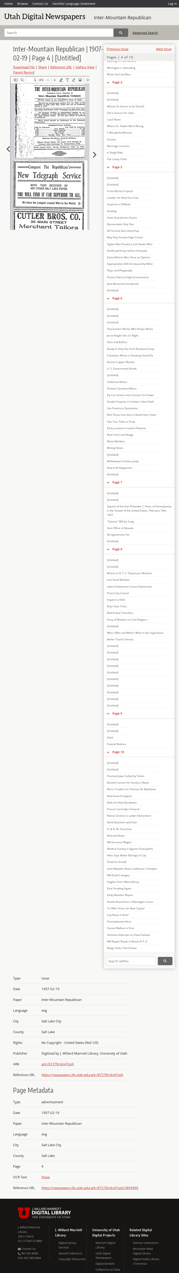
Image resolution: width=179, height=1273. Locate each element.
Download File (24, 67)
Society (111, 139)
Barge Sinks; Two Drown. (122, 948)
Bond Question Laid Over (122, 822)
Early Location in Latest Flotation (126, 428)
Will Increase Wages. (119, 842)
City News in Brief (117, 915)
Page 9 (117, 713)
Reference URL (61, 67)
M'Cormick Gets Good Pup (123, 231)
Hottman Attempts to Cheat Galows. (129, 935)
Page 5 (117, 167)
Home (8, 4)
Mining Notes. (115, 448)
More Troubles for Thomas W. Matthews (131, 789)
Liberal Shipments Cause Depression (129, 586)
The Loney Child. (117, 159)
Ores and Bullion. (117, 342)
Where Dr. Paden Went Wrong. (125, 126)
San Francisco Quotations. (122, 408)
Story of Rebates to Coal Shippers (127, 619)
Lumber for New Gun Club (122, 198)
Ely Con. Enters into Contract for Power (130, 395)
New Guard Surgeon (119, 796)
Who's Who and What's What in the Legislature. (135, 633)
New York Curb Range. (120, 435)
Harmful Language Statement (73, 4)
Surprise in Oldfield (118, 204)
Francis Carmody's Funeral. (123, 809)
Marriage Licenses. (118, 146)
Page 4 (117, 82)
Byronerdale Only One (120, 224)
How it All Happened (119, 468)
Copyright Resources (72, 1259)
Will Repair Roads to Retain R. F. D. (127, 941)
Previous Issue (117, 49)
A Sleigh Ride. (115, 152)
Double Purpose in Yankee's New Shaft (130, 402)
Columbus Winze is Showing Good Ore (130, 355)
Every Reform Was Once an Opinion (128, 257)
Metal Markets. (116, 441)
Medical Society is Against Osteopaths (130, 849)
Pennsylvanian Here (119, 921)
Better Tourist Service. (120, 639)
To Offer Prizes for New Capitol (126, 908)
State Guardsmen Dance (122, 218)
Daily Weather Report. (120, 895)
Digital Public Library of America (146, 1261)
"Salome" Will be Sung (120, 521)
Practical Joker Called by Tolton (125, 776)
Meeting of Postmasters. (122, 61)
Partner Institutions (145, 1243)
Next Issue (164, 49)
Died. (110, 737)
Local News (114, 119)
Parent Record (23, 72)
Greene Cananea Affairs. (122, 388)
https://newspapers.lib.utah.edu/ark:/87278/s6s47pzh (82, 1075)
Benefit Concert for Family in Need (128, 782)
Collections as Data (108, 1269)
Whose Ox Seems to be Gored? (125, 106)
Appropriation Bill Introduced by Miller (130, 264)
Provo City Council (118, 593)
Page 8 (117, 549)
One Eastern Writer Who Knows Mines (130, 329)
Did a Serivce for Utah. (120, 113)
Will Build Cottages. (118, 875)
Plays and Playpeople (120, 270)
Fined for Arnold (116, 862)
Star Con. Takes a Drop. (121, 421)
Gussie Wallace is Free (120, 928)
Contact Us (40, 4)
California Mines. (117, 382)
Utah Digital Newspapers (104, 1255)
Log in (172, 4)
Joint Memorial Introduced (122, 284)
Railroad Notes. (116, 835)
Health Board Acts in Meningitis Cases (130, 902)
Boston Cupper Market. (121, 362)
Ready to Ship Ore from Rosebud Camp (130, 349)
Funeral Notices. (117, 744)
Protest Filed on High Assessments (128, 277)
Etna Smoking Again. (119, 888)
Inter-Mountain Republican (122, 17)
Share (42, 67)
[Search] (121, 32)
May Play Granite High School (125, 237)
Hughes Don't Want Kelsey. (123, 882)
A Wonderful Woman (119, 133)
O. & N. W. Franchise (119, 829)
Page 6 (117, 298)
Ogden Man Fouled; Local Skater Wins (130, 244)
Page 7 (117, 482)
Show (45, 1177)
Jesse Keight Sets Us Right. (123, 335)
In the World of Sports (120, 191)
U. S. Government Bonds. (122, 368)
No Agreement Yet (118, 534)
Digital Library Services (67, 1245)
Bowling (112, 211)
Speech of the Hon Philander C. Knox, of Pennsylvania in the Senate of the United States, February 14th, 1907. (139, 511)
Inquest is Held (116, 600)
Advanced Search (145, 33)
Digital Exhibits (105, 1264)
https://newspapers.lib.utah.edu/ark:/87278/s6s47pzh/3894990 (89, 1188)
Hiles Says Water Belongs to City (126, 855)
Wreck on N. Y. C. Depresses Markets (129, 573)
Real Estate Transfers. (120, 613)
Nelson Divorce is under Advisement (129, 816)
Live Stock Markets (118, 580)
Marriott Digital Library (105, 1245)
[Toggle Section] (108, 82)
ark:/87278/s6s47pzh (57, 1064)
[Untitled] (112, 93)
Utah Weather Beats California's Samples (132, 869)
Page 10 (118, 752)
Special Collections (70, 1253)
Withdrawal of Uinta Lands (123, 461)
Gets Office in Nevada (120, 528)
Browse (22, 4)
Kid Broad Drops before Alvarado (127, 251)
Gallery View (85, 67)
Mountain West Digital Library (143, 1251)
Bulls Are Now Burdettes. (122, 802)
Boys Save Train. (117, 606)
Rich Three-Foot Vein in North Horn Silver (132, 415)
